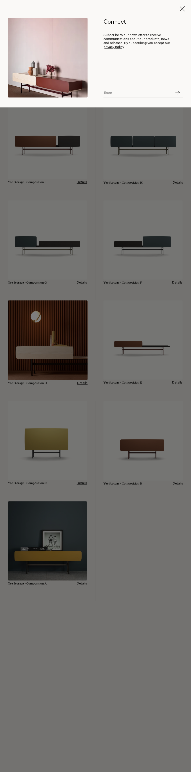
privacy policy (113, 47)
